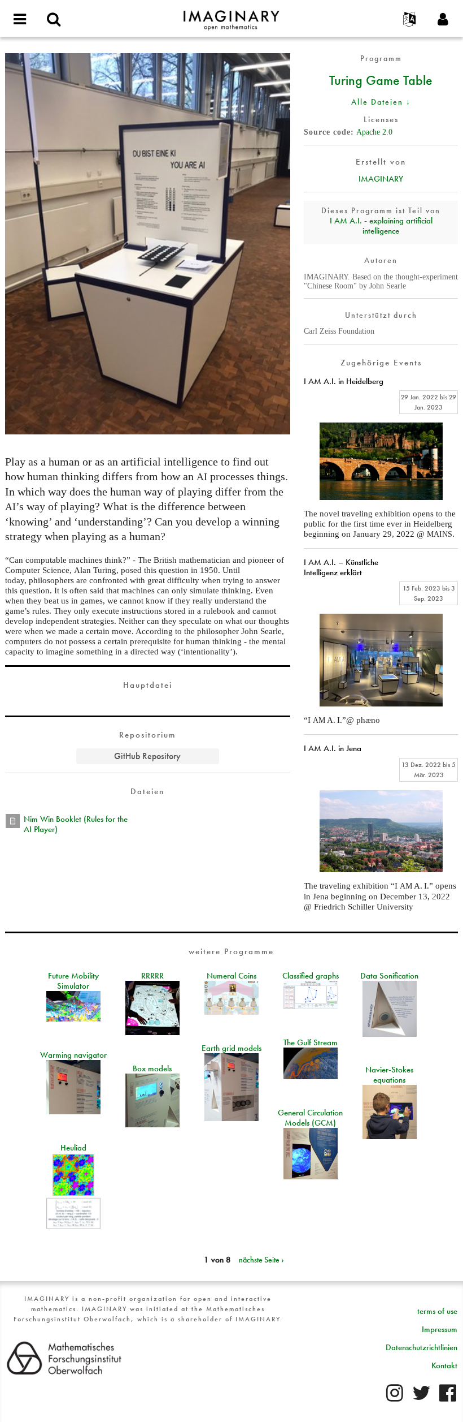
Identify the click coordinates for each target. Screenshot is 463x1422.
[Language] (409, 20)
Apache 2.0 (374, 132)
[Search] (54, 20)
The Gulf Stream (310, 1042)
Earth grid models (231, 1048)
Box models (152, 1068)
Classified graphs (310, 976)
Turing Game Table (381, 79)
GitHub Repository (147, 756)
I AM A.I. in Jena (332, 748)
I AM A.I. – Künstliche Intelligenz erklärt (341, 567)
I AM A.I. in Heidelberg (343, 381)
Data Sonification (389, 976)
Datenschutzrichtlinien (421, 1347)
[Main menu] (20, 20)
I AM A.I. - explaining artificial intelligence (381, 226)
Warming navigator (73, 1055)
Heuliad (73, 1148)
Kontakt (444, 1365)
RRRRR (152, 976)
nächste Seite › (261, 1260)
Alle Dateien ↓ (381, 102)
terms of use (437, 1311)
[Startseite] (231, 15)
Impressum (439, 1329)
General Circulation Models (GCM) (310, 1118)
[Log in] (443, 20)
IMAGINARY (381, 179)
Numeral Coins (231, 976)
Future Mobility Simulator (73, 981)
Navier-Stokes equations (389, 1075)
